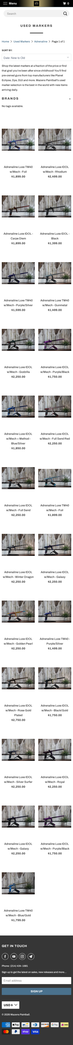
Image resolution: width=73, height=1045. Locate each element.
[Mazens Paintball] (36, 3)
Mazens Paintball (19, 1014)
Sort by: (7, 50)
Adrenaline (40, 41)
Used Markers (21, 41)
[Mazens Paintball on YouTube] (14, 956)
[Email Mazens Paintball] (32, 956)
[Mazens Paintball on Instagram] (23, 956)
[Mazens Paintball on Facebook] (6, 956)
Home (5, 41)
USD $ (8, 1005)
